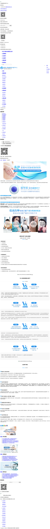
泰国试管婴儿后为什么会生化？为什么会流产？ (10, 440)
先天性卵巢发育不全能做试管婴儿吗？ (9, 439)
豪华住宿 (3, 75)
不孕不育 (2, 8)
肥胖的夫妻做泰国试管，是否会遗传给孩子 (9, 473)
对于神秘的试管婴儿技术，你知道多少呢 (9, 460)
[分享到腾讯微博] (2, 425)
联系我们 (4, 62)
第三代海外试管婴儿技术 (7, 51)
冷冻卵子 (4, 55)
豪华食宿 (3, 515)
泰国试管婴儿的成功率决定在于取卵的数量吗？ (10, 441)
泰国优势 (3, 82)
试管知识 (4, 90)
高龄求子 (5, 8)
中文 (47, 67)
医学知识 (3, 511)
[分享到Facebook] (7, 425)
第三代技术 (4, 114)
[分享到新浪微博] (5, 425)
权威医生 (3, 100)
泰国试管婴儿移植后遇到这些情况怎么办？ (9, 456)
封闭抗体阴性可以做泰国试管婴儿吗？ (9, 457)
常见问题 (3, 92)
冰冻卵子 (5, 10)
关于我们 (4, 104)
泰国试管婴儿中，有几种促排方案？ (8, 442)
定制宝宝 (2, 10)
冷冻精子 (4, 58)
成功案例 (4, 88)
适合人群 (3, 517)
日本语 (47, 72)
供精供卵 (4, 60)
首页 (3, 70)
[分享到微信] (4, 425)
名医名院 (4, 98)
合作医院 (3, 513)
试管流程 (3, 80)
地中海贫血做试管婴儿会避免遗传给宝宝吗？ (10, 459)
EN (47, 65)
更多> (1, 436)
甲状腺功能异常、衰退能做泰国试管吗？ (9, 458)
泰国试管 (4, 73)
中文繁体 (48, 69)
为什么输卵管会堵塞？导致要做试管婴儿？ (9, 438)
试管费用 (4, 53)
